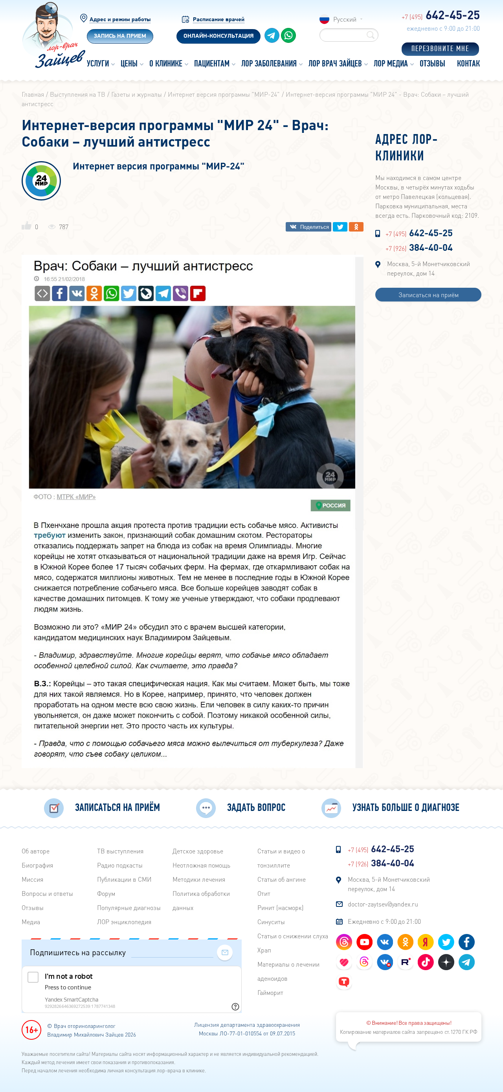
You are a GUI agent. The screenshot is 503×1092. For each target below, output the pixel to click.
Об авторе (36, 851)
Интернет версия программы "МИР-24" (158, 166)
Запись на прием (120, 36)
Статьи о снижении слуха (292, 936)
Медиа (31, 921)
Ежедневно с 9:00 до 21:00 (384, 921)
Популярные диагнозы (129, 907)
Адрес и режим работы (120, 20)
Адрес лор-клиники (406, 148)
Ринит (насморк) (280, 907)
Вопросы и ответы (47, 893)
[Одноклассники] (356, 227)
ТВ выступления (120, 851)
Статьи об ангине (281, 879)
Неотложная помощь (201, 865)
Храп (264, 950)
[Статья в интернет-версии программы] (192, 765)
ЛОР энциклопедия (124, 921)
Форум (106, 893)
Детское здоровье (198, 851)
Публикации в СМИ (124, 879)
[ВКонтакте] (308, 227)
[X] (340, 227)
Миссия (32, 879)
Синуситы (271, 921)
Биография (37, 865)
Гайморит (270, 992)
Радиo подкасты (120, 865)
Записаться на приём (428, 294)
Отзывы (33, 907)
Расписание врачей (218, 20)
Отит (263, 893)
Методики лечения (199, 879)
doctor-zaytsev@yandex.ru (383, 904)
